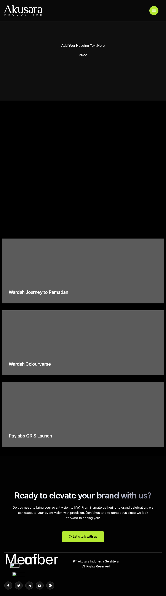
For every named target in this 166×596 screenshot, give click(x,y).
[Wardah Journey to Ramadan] (83, 271)
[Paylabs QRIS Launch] (83, 414)
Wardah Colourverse (30, 364)
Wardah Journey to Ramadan (38, 292)
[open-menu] (153, 10)
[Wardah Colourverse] (83, 342)
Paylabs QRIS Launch (30, 436)
